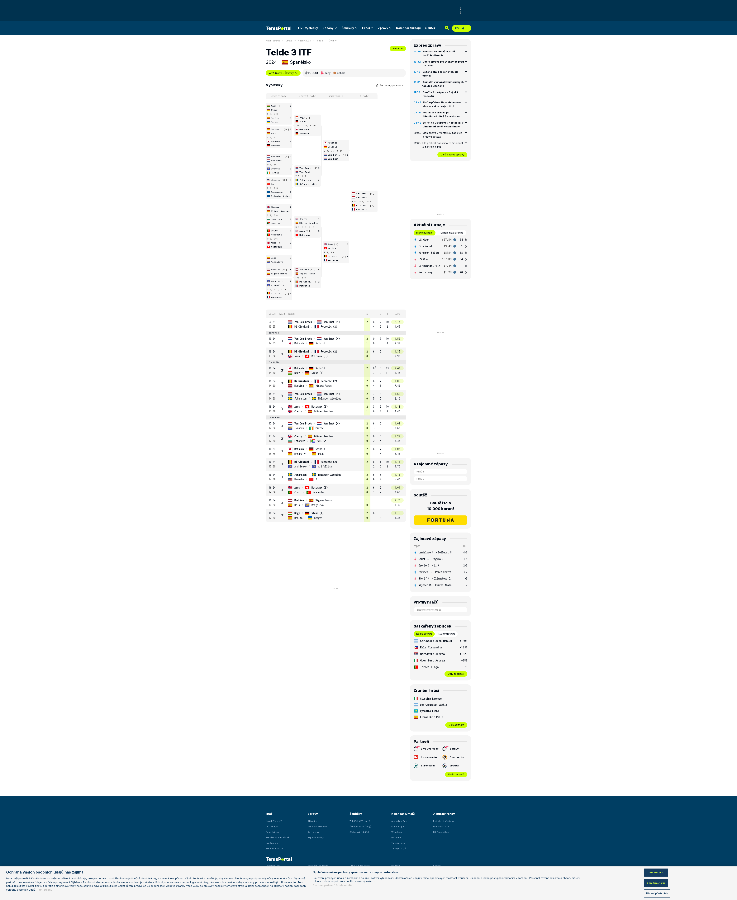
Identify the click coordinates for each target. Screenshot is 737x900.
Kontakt (437, 865)
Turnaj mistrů (398, 843)
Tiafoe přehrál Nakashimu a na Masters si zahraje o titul (442, 104)
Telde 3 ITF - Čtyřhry (325, 40)
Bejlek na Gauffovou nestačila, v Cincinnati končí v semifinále (443, 124)
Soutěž (430, 28)
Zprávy (383, 28)
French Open (398, 826)
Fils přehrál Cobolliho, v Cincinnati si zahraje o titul (443, 144)
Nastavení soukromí (318, 865)
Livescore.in (429, 757)
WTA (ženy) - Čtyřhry (281, 72)
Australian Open (399, 821)
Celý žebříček (456, 673)
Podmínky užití (273, 865)
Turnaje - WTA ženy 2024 (298, 40)
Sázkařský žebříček (359, 832)
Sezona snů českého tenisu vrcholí (440, 73)
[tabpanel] (440, 256)
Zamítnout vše (656, 882)
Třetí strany (44, 889)
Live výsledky (430, 748)
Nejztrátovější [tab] (447, 633)
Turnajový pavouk (391, 85)
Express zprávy (316, 837)
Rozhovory (313, 832)
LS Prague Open (441, 832)
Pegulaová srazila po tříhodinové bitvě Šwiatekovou (441, 114)
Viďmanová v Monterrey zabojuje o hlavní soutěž (442, 134)
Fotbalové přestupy (443, 821)
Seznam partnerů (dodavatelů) (333, 885)
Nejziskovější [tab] (424, 633)
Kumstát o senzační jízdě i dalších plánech (439, 53)
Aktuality (312, 821)
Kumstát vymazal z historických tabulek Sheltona (443, 83)
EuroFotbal (428, 765)
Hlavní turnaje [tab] (424, 232)
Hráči (366, 28)
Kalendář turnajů (408, 28)
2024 (395, 48)
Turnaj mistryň (398, 848)
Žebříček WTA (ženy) (360, 826)
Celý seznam (456, 724)
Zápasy (328, 28)
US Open (396, 837)
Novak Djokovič (274, 821)
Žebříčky (348, 28)
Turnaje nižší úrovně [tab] (451, 232)
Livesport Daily (441, 826)
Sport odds (457, 757)
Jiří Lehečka (272, 826)
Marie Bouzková (274, 848)
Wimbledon (397, 832)
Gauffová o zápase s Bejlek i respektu (440, 94)
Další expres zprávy (452, 154)
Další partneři (456, 774)
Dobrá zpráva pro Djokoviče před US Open (443, 63)
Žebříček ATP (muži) (359, 821)
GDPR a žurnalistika (359, 865)
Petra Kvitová (272, 832)
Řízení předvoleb (657, 893)
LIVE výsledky (308, 28)
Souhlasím (656, 872)
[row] (336, 324)
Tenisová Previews (317, 826)
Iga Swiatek (272, 843)
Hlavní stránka (273, 40)
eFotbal (454, 765)
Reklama (395, 865)
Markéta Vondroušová (277, 837)
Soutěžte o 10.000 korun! (440, 506)
